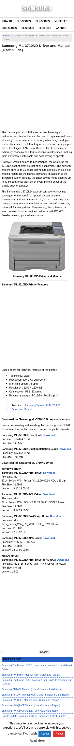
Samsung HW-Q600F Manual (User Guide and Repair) (31, 710)
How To (7, 21)
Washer (61, 28)
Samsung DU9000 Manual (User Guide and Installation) (32, 689)
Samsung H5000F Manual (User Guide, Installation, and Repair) (36, 694)
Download (49, 435)
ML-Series (60, 21)
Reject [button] (59, 733)
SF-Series (28, 28)
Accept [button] (45, 733)
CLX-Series (43, 21)
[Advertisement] (37, 91)
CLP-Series (24, 21)
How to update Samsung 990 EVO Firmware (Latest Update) (34, 716)
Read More (37, 740)
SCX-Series (9, 28)
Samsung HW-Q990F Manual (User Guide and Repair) (31, 705)
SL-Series (45, 28)
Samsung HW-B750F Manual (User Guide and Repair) (31, 674)
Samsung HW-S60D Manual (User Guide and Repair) (30, 700)
